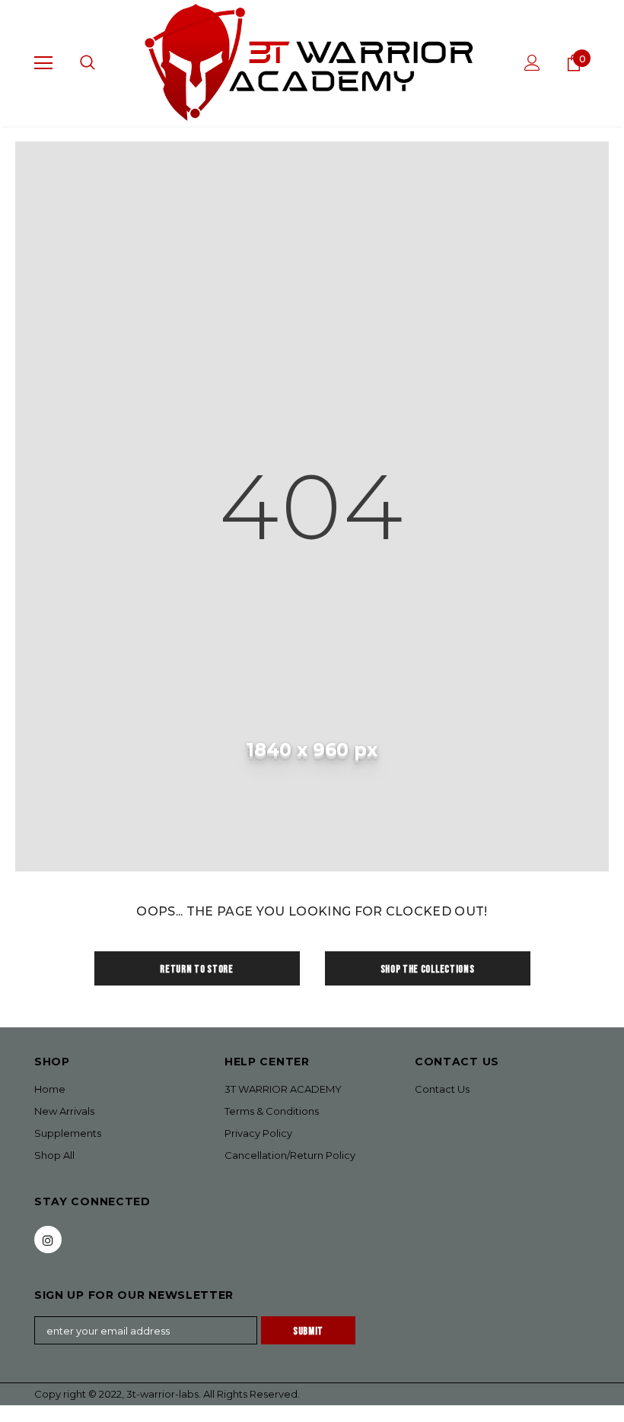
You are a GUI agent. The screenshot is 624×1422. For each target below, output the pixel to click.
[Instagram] (48, 1239)
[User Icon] (532, 63)
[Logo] (312, 62)
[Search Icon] (87, 63)
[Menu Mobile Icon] (43, 63)
